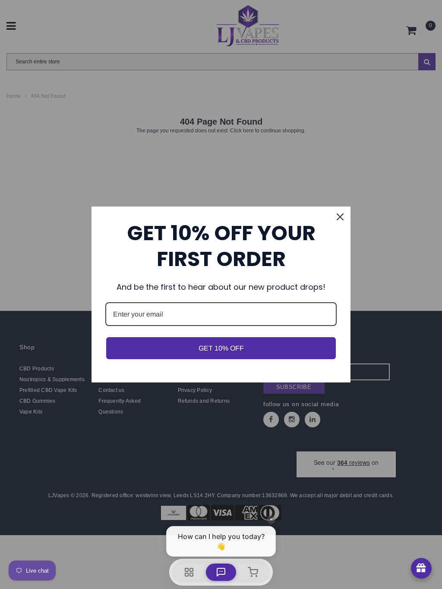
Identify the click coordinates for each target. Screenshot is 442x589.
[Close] (340, 217)
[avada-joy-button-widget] (421, 568)
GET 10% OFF (221, 348)
